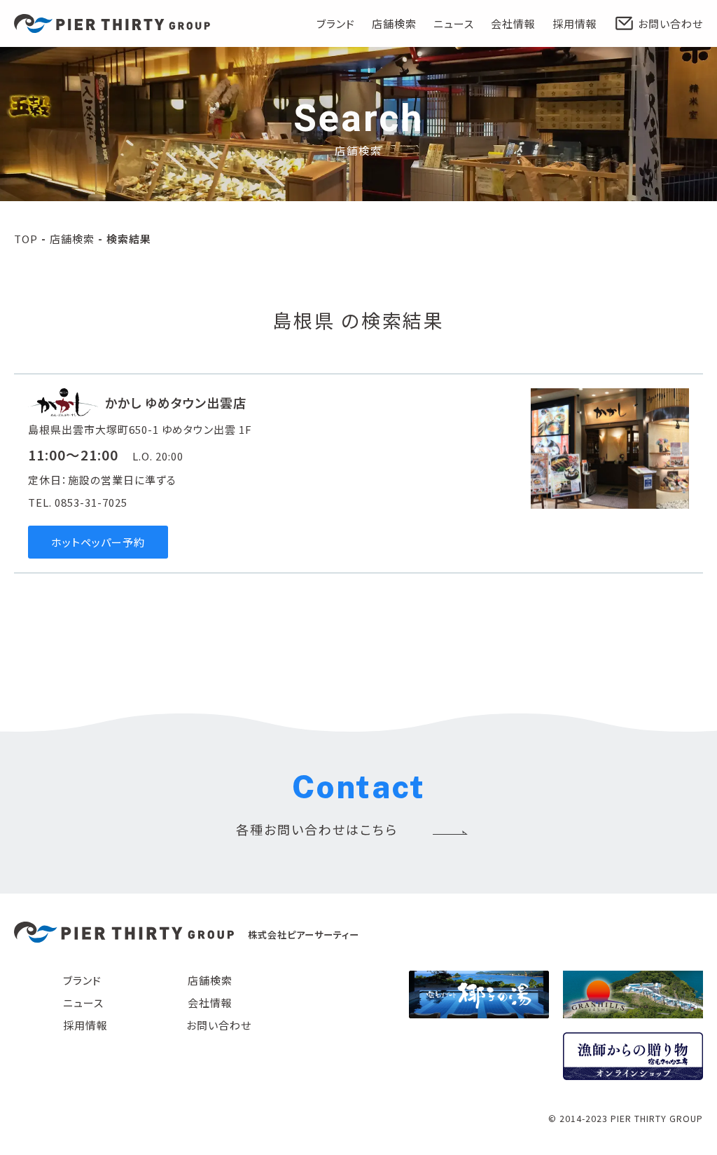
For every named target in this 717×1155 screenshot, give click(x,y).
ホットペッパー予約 (98, 542)
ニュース (453, 23)
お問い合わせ (670, 23)
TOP (26, 238)
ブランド (335, 23)
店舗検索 (394, 23)
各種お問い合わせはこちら (317, 829)
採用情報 (574, 23)
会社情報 (513, 23)
